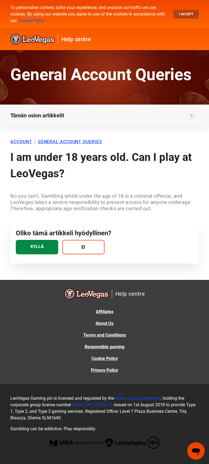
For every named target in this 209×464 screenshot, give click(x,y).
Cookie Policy (32, 20)
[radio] (37, 247)
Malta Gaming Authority (138, 398)
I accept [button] (186, 14)
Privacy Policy (104, 370)
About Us (104, 323)
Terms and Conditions (104, 335)
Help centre (76, 39)
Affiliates (104, 311)
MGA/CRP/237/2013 (92, 404)
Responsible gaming (104, 346)
